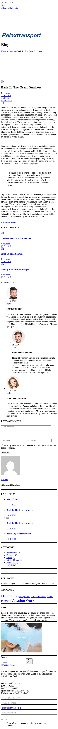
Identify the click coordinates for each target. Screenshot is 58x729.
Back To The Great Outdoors (19, 510)
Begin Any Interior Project (18, 534)
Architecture (11, 51)
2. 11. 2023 (11, 505)
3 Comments (6, 100)
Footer (9, 557)
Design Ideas (24, 596)
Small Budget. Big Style (12, 254)
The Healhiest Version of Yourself (16, 238)
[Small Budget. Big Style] (2, 248)
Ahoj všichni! (12, 499)
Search (4, 657)
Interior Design (12, 560)
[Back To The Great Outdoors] (7, 518)
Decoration (10, 596)
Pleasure (6, 600)
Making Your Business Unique (15, 269)
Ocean (50, 596)
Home (3, 51)
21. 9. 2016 (6, 95)
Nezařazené (11, 562)
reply (8, 304)
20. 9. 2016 (11, 515)
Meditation (11, 222)
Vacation (18, 600)
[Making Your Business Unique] (2, 264)
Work (30, 600)
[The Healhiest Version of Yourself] (2, 233)
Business (10, 555)
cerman (7, 93)
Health (4, 222)
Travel (9, 565)
